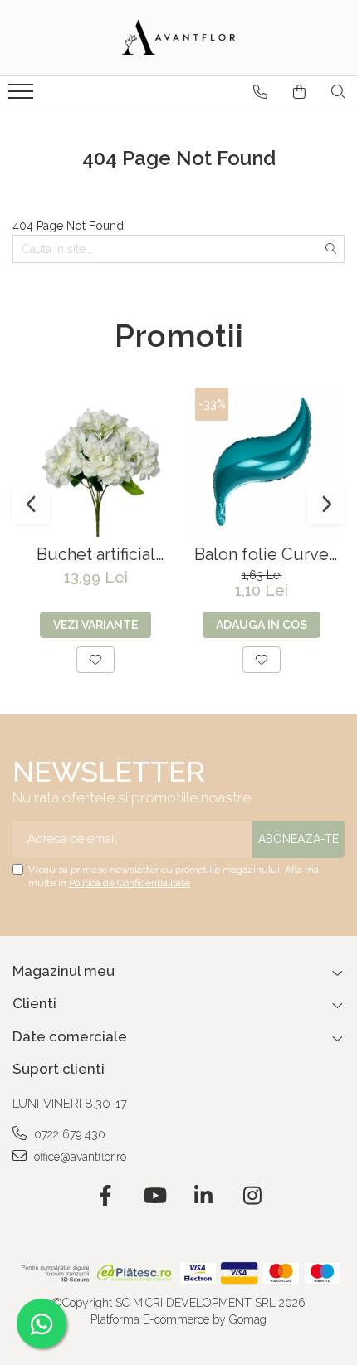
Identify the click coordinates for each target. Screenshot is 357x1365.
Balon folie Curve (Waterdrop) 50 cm (262, 554)
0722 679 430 (68, 1134)
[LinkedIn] (203, 1196)
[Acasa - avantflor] (178, 37)
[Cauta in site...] (338, 92)
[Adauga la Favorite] (95, 659)
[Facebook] (105, 1196)
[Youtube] (154, 1196)
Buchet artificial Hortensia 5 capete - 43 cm (96, 554)
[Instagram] (252, 1196)
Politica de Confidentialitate (129, 883)
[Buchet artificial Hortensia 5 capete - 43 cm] (95, 462)
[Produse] (22, 96)
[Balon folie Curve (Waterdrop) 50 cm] (261, 462)
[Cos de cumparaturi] (299, 92)
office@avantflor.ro (78, 1156)
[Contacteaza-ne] (260, 92)
